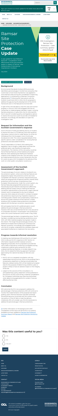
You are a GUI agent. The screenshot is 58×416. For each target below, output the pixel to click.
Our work (17, 14)
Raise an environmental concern (31, 14)
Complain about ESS (40, 363)
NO (7, 340)
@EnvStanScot (39, 384)
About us (9, 14)
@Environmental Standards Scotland (45, 388)
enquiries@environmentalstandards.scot (12, 392)
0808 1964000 (6, 390)
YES (7, 336)
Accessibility (38, 373)
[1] (1, 309)
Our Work (9, 23)
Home (3, 14)
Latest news (46, 14)
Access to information (41, 375)
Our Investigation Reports (21, 23)
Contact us (5, 18)
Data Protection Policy (41, 368)
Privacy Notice (39, 365)
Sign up (49, 8)
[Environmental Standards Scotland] (51, 404)
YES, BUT (8, 343)
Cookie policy (38, 370)
